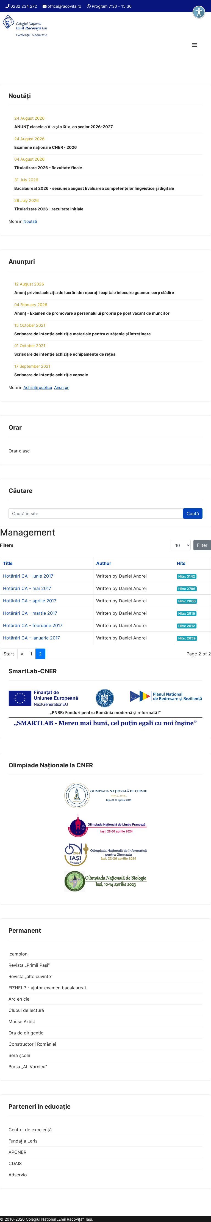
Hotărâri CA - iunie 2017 (28, 576)
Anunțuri (61, 387)
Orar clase (19, 451)
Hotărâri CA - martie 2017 (30, 613)
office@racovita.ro (64, 6)
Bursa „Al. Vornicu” (28, 1066)
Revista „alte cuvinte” (30, 976)
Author (103, 563)
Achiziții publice (37, 387)
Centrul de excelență (30, 1129)
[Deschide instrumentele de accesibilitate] (199, 12)
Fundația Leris (23, 1141)
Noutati (30, 221)
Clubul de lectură (26, 1010)
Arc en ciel (19, 999)
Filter (202, 545)
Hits (181, 563)
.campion (18, 954)
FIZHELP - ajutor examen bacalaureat (47, 987)
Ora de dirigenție (26, 1033)
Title (8, 563)
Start (9, 654)
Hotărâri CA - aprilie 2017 (29, 600)
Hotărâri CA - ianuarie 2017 (31, 638)
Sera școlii (19, 1055)
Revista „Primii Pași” (29, 965)
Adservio (18, 1174)
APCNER (17, 1152)
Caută (193, 513)
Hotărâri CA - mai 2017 (27, 588)
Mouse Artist (22, 1021)
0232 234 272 (23, 6)
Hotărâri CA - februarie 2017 (32, 625)
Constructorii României (32, 1044)
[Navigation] (194, 45)
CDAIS (15, 1163)
